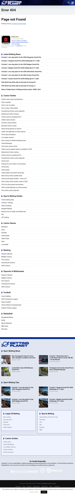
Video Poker (5, 238)
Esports (41, 427)
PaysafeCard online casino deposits (13, 111)
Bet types (4, 329)
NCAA (3, 320)
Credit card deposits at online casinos (13, 131)
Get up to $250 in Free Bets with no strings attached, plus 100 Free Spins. (19, 42)
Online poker (5, 170)
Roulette (4, 233)
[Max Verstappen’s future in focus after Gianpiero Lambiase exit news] (6, 364)
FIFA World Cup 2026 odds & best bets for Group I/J (18, 86)
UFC (40, 422)
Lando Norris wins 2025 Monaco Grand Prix (22, 368)
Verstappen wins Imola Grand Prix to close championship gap (61, 368)
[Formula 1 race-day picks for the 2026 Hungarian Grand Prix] (6, 395)
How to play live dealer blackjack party (13, 140)
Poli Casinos (5, 260)
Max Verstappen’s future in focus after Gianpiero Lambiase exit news (23, 357)
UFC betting (5, 217)
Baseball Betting (6, 208)
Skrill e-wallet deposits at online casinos (14, 187)
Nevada (5, 422)
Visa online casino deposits (10, 190)
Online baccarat (8, 452)
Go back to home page (18, 24)
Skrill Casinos (5, 265)
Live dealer (4, 244)
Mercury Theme (52, 483)
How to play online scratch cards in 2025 (14, 181)
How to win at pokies (8, 105)
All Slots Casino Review (8, 123)
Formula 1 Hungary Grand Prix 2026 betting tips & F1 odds (20, 61)
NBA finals (4, 326)
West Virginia (7, 427)
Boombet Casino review (9, 126)
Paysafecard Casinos (8, 262)
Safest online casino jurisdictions (12, 99)
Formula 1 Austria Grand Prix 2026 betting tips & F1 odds (20, 79)
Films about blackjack (8, 134)
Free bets (42, 419)
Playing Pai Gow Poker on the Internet (13, 164)
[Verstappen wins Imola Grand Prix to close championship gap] (43, 375)
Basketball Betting (7, 317)
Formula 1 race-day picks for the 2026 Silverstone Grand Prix (21, 71)
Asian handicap (6, 206)
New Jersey (7, 417)
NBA (40, 430)
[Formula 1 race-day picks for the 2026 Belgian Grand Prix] (6, 407)
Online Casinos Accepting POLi (11, 117)
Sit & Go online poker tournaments (12, 184)
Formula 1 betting (7, 203)
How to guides (6, 102)
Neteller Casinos (6, 257)
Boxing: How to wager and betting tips (13, 211)
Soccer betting (6, 296)
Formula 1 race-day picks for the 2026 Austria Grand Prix (20, 75)
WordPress (44, 483)
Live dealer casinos (7, 137)
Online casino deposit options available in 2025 (16, 149)
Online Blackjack (6, 143)
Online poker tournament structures (12, 173)
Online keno (5, 167)
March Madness (6, 323)
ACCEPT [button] (44, 492)
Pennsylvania (7, 419)
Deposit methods (6, 254)
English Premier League (9, 308)
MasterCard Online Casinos (10, 114)
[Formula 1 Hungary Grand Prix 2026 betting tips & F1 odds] (43, 395)
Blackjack (4, 227)
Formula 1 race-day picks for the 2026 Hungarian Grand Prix (21, 57)
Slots (3, 230)
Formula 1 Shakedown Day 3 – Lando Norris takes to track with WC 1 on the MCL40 (61, 357)
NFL (2, 214)
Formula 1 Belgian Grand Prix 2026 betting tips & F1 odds (20, 68)
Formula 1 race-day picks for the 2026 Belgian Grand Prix (20, 64)
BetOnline (19, 46)
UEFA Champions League (9, 299)
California (6, 425)
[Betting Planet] (11, 2)
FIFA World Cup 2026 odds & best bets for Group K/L (18, 82)
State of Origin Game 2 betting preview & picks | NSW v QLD (21, 89)
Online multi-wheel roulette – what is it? (14, 178)
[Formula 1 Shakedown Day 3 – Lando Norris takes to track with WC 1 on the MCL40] (43, 364)
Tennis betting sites (7, 200)
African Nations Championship (11, 305)
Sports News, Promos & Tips (48, 417)
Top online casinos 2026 (9, 146)
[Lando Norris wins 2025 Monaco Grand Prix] (6, 375)
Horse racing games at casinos (11, 129)
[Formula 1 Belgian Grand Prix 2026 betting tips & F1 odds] (43, 407)
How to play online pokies (9, 108)
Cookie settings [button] (33, 492)
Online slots (5, 161)
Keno (3, 241)
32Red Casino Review (8, 120)
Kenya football (6, 302)
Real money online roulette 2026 (11, 176)
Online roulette (8, 449)
